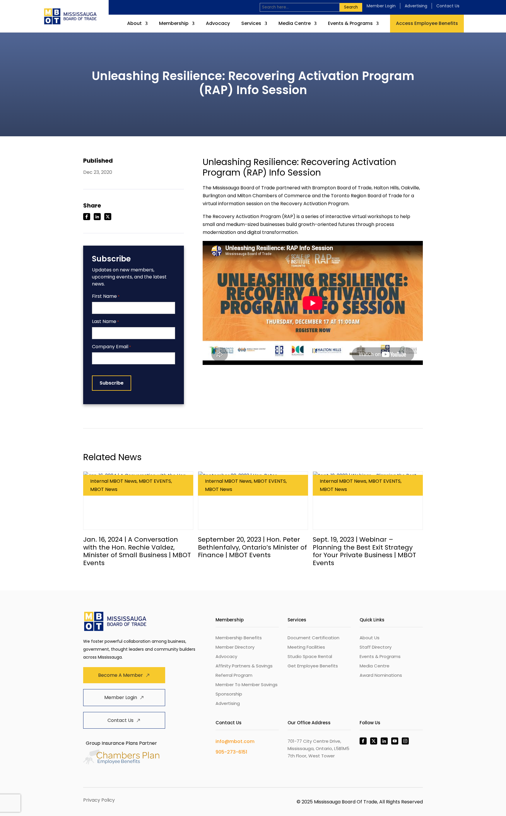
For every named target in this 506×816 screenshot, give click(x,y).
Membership (174, 24)
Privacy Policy (99, 800)
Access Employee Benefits (427, 23)
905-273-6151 (231, 752)
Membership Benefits (239, 638)
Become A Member (120, 675)
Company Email (111, 347)
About (134, 24)
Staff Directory (376, 647)
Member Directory (235, 647)
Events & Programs (350, 24)
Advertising (416, 6)
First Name (105, 296)
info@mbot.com (235, 741)
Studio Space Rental (310, 656)
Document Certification (313, 638)
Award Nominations (381, 675)
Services (251, 24)
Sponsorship (229, 694)
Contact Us (447, 6)
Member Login (381, 6)
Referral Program (234, 675)
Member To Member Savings (247, 684)
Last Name (105, 322)
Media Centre (294, 24)
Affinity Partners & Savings (244, 666)
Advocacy (218, 24)
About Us (370, 638)
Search (351, 7)
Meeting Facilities (306, 647)
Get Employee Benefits (313, 666)
